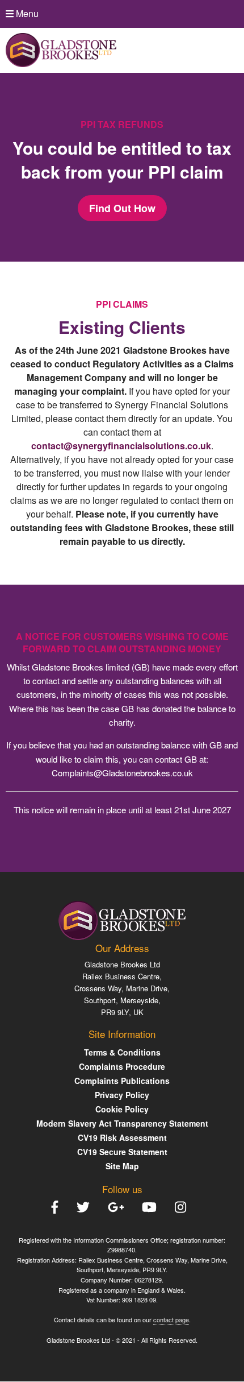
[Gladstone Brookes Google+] (119, 1207)
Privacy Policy (122, 1094)
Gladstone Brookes (116, 964)
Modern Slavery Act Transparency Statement (122, 1123)
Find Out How (122, 208)
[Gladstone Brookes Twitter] (86, 1207)
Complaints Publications (122, 1080)
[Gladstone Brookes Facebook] (58, 1207)
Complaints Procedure (122, 1066)
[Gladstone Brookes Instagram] (184, 1207)
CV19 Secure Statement (122, 1151)
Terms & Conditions (122, 1052)
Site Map (122, 1166)
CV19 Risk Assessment (122, 1137)
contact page (171, 1319)
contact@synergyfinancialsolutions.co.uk (121, 445)
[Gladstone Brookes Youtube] (152, 1207)
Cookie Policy (122, 1109)
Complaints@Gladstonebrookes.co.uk (122, 773)
